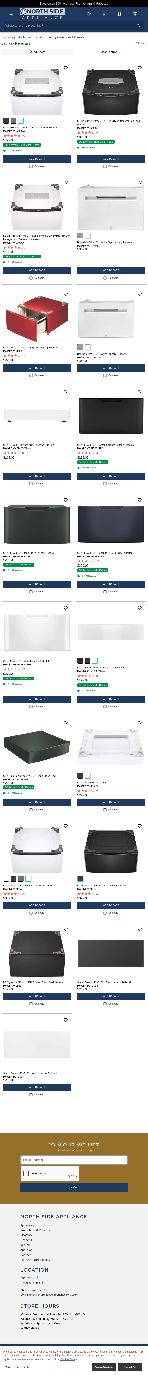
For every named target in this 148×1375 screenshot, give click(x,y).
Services (25, 1245)
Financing (26, 1240)
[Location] (104, 13)
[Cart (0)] (135, 13)
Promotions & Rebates (35, 1230)
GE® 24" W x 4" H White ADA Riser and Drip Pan (28, 445)
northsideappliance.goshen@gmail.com (53, 1294)
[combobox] (110, 52)
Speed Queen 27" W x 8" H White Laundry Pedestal (30, 1073)
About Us (26, 1250)
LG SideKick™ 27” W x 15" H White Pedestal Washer (30, 127)
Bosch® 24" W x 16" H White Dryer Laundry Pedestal (104, 242)
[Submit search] (138, 25)
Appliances (25, 37)
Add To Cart (37, 159)
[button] (11, 13)
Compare (39, 166)
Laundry (39, 37)
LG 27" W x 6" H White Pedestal (93, 782)
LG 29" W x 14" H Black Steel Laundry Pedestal (102, 885)
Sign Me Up (74, 1187)
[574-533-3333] (119, 13)
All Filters (39, 51)
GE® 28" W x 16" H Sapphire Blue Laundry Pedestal (104, 553)
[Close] (142, 1352)
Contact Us (27, 1255)
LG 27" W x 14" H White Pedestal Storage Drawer (29, 885)
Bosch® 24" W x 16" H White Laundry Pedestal (101, 354)
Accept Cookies (103, 1367)
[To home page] (42, 14)
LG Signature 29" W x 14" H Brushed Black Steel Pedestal (33, 982)
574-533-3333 (38, 1290)
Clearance (26, 1235)
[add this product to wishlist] (65, 68)
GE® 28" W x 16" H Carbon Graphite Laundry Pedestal (105, 445)
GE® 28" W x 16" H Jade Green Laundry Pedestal (29, 553)
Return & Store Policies (35, 1259)
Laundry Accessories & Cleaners (66, 37)
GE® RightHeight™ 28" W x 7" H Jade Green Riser (29, 776)
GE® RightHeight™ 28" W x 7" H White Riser (100, 667)
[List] (88, 13)
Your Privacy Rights (17, 1367)
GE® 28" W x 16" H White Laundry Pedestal (26, 661)
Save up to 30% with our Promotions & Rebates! (74, 3)
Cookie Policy (68, 1359)
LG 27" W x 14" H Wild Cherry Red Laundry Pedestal (30, 347)
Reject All (130, 1367)
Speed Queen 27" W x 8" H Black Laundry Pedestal (104, 982)
